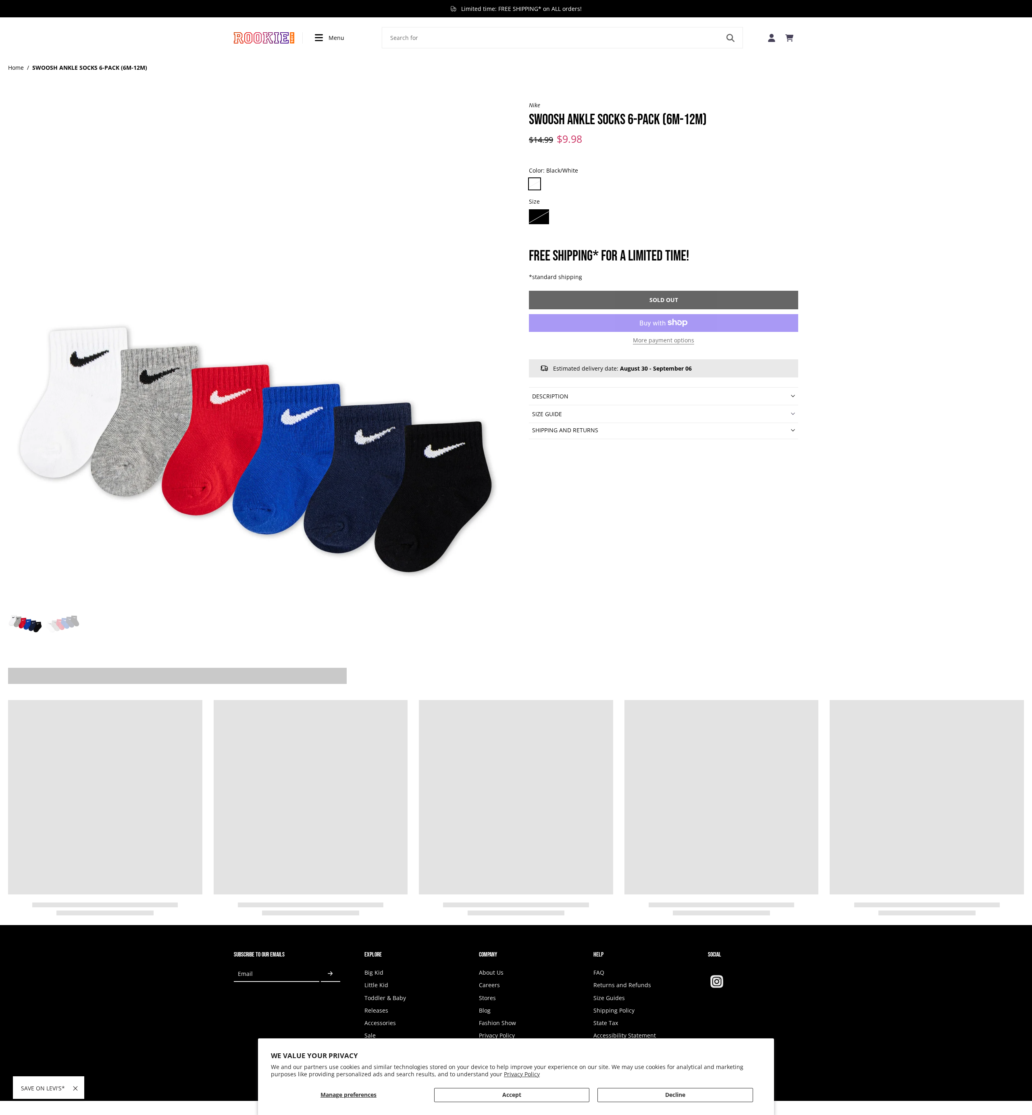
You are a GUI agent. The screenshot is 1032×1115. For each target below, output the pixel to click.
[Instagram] (717, 981)
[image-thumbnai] (25, 617)
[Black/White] (534, 184)
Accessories (380, 1023)
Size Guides (609, 998)
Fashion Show (497, 1023)
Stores (487, 998)
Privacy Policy (522, 1074)
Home (16, 67)
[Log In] (771, 37)
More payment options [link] (663, 340)
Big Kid (373, 972)
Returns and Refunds (622, 985)
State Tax (605, 1023)
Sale (370, 1035)
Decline (675, 1094)
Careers (489, 985)
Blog (485, 1010)
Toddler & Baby (385, 998)
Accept (511, 1094)
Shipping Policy (614, 1010)
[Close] (75, 1088)
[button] (663, 299)
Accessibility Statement (624, 1035)
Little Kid (376, 985)
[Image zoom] (255, 348)
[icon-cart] (789, 38)
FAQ (598, 972)
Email (245, 973)
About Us (491, 972)
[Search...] (730, 38)
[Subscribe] (330, 973)
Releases (376, 1010)
